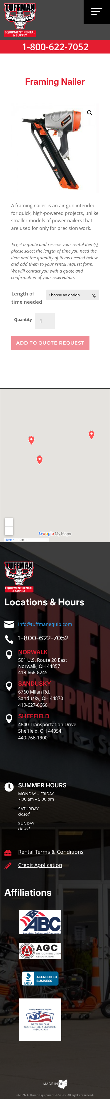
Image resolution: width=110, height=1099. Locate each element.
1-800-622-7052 (55, 46)
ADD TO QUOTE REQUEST (50, 343)
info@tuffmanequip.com (45, 624)
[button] (89, 113)
